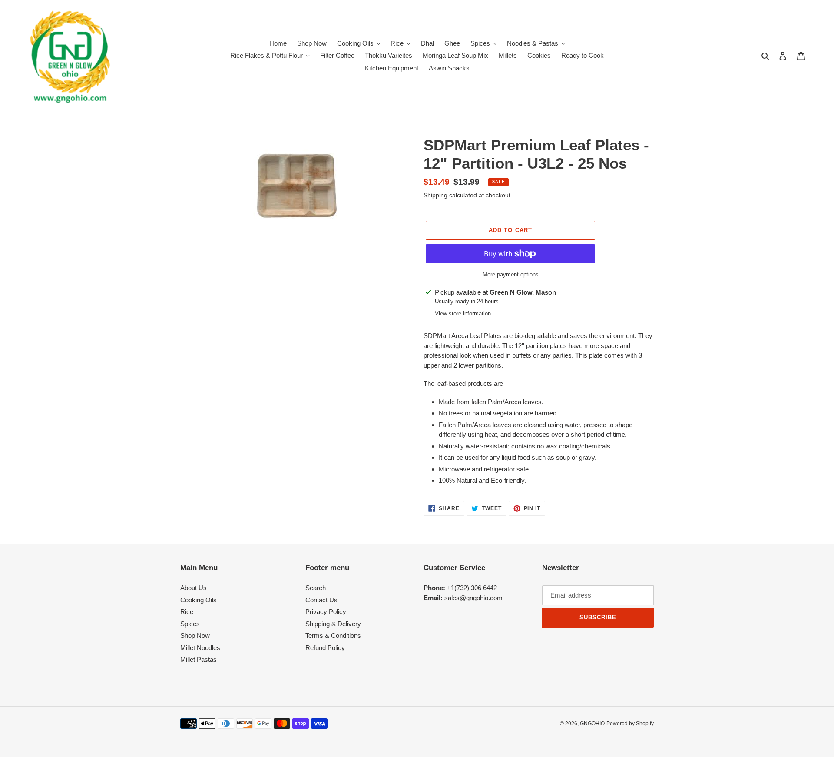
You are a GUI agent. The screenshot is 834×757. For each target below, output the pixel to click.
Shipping (435, 195)
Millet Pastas (198, 659)
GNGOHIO (592, 723)
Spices (190, 624)
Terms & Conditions (333, 635)
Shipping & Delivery (333, 624)
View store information (463, 313)
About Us (193, 587)
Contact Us (321, 600)
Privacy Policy (325, 611)
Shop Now (195, 635)
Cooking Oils (198, 600)
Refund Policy (325, 647)
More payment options (511, 274)
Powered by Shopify (630, 723)
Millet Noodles (200, 647)
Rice (186, 611)
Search (315, 587)
